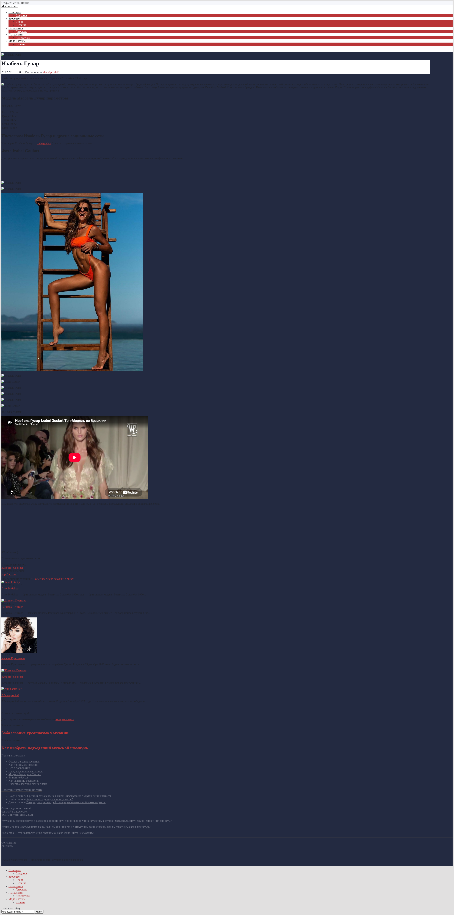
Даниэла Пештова (12, 606)
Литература (23, 895)
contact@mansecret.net (14, 811)
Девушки (21, 889)
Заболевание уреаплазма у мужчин (34, 733)
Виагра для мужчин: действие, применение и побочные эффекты (66, 802)
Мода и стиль (17, 898)
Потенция (15, 870)
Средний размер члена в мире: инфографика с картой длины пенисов (69, 795)
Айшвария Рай (10, 695)
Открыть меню (10, 2)
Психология (16, 892)
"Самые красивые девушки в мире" (52, 578)
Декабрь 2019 (51, 72)
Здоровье (14, 876)
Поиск (24, 2)
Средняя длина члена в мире (26, 771)
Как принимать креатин (23, 764)
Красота (20, 902)
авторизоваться (65, 719)
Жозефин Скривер (12, 567)
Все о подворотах (19, 767)
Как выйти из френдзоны (24, 780)
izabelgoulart (44, 143)
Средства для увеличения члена (28, 783)
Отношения (16, 886)
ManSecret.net (9, 6)
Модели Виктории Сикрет (25, 774)
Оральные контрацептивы (24, 761)
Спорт (19, 879)
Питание (21, 882)
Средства (21, 873)
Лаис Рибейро (9, 588)
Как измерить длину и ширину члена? (49, 799)
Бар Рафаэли (8, 574)
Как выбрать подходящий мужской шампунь (44, 748)
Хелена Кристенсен (13, 658)
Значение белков (19, 777)
